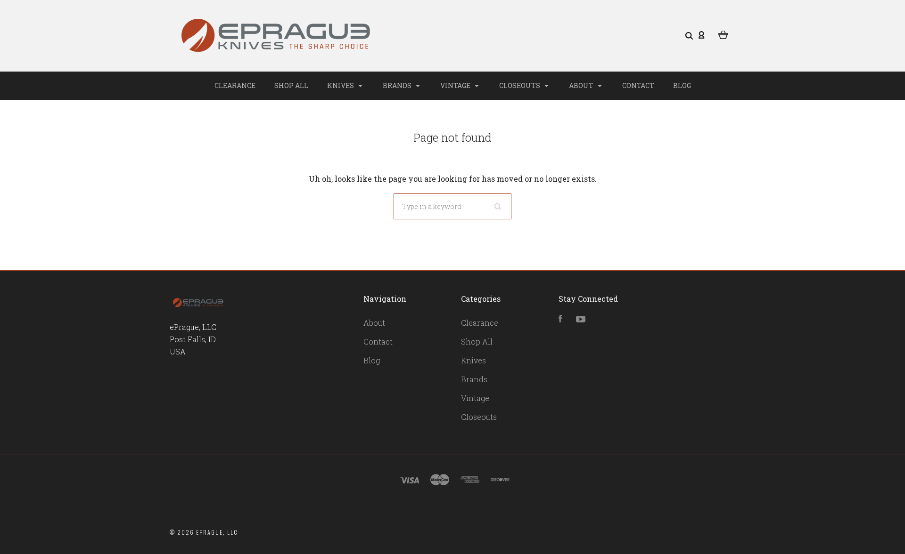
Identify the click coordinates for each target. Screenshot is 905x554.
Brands (398, 85)
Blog (682, 85)
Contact (638, 85)
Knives (341, 85)
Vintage (456, 85)
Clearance (234, 85)
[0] (723, 34)
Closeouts (520, 85)
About (582, 85)
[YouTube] (580, 319)
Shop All (291, 85)
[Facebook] (560, 319)
